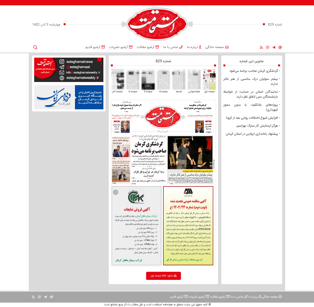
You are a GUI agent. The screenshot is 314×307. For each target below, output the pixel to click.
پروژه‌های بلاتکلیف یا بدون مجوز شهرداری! (121, 146)
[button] (115, 192)
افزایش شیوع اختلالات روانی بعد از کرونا (206, 124)
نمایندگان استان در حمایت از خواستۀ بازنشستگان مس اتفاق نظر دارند (120, 171)
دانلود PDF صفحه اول (161, 276)
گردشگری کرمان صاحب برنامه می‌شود (147, 148)
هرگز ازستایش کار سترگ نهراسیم (121, 126)
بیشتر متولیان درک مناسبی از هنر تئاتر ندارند (191, 173)
